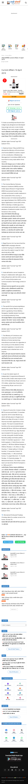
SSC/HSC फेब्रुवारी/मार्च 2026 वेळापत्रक (11, 709)
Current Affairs (8, 55)
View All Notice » (14, 717)
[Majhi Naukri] (14, 3)
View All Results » (14, 672)
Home (3, 55)
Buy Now (14, 96)
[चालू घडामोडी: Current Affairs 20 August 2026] (5, 575)
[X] (21, 64)
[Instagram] (8, 770)
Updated (3, 601)
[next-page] (5, 582)
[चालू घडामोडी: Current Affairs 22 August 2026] (5, 556)
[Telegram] (17, 64)
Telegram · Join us (15, 111)
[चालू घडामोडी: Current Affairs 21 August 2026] (5, 566)
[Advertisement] (14, 28)
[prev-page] (3, 582)
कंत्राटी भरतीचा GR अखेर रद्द (9, 713)
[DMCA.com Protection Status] (14, 752)
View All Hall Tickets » (14, 649)
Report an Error (14, 101)
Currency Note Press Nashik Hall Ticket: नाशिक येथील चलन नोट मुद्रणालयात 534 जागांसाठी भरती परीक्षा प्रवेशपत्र (13, 643)
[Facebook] (10, 64)
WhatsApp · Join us (15, 108)
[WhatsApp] (13, 64)
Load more (13, 609)
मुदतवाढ (3, 594)
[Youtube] (23, 770)
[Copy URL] (24, 64)
